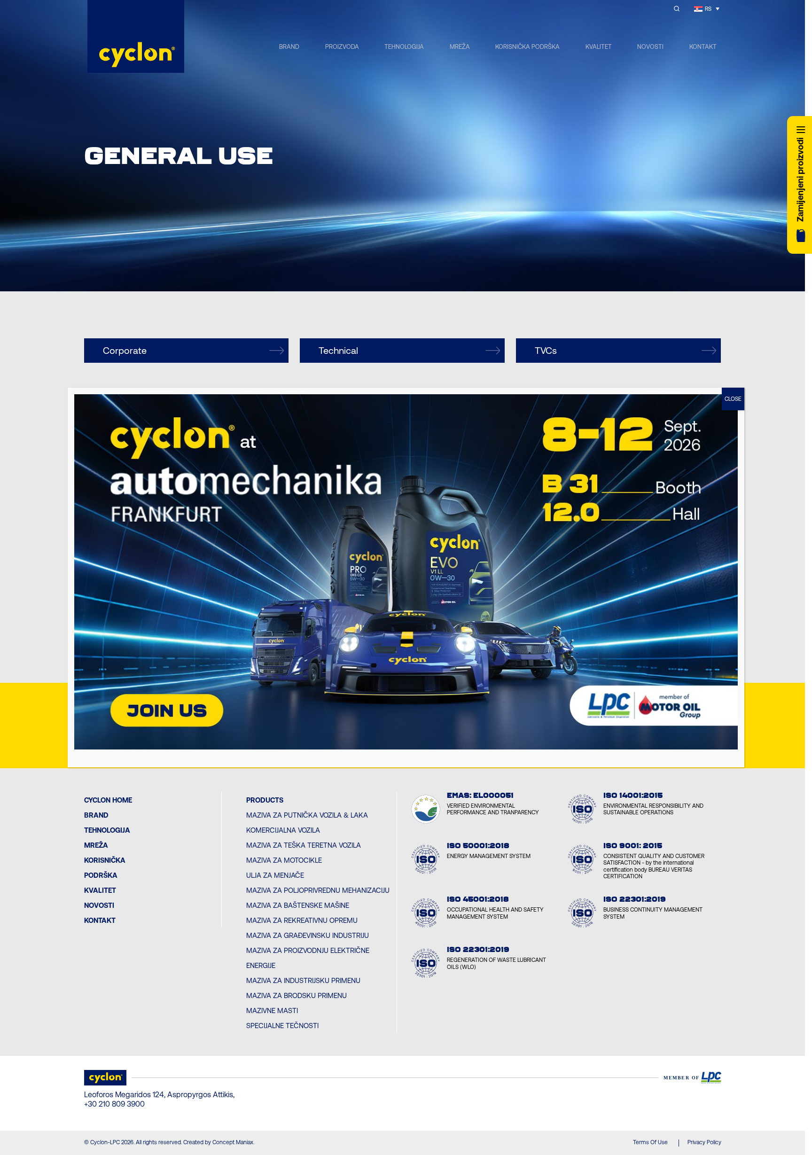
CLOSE (733, 399)
